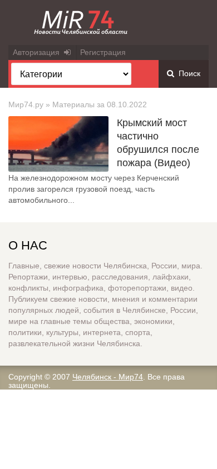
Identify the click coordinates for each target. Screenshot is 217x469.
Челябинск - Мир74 (107, 376)
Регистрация (103, 52)
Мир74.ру (25, 104)
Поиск (187, 73)
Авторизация (38, 52)
